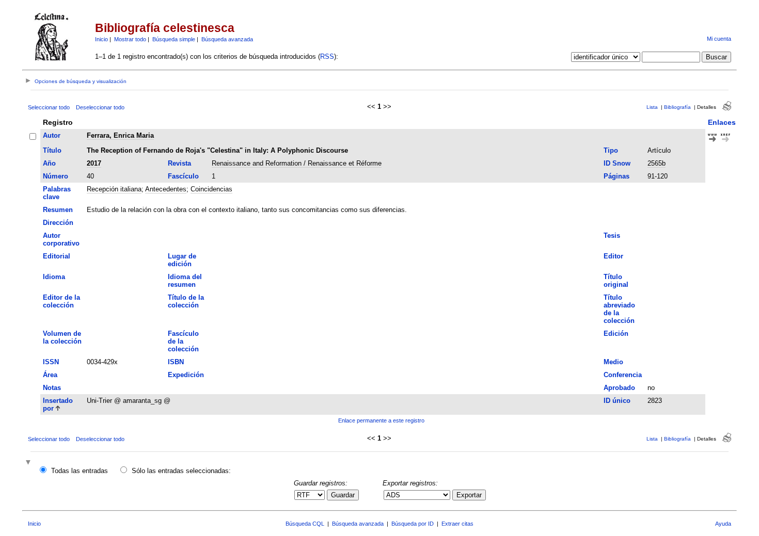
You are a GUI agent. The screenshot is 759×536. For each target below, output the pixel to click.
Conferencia (623, 375)
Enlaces (722, 122)
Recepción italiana (114, 189)
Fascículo (183, 176)
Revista (179, 163)
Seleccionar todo (49, 107)
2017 (94, 163)
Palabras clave (57, 193)
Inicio (101, 39)
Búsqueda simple (173, 39)
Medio (613, 362)
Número (55, 176)
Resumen (58, 210)
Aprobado (619, 388)
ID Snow (617, 163)
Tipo (611, 150)
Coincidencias (211, 189)
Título (52, 150)
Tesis (612, 235)
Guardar (343, 495)
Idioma (54, 277)
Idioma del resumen (185, 280)
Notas (52, 388)
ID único (617, 400)
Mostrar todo (130, 39)
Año (49, 163)
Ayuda (723, 524)
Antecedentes (165, 189)
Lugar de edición (182, 260)
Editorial (56, 256)
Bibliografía (677, 107)
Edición (616, 333)
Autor (51, 135)
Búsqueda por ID (412, 524)
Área (50, 375)
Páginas (616, 176)
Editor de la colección (61, 301)
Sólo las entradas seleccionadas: (181, 471)
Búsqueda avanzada (227, 39)
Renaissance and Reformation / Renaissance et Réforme (297, 163)
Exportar (469, 495)
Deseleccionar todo (100, 107)
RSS (327, 56)
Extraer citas (457, 524)
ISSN (51, 362)
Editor (613, 256)
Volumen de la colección (62, 337)
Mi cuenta (719, 39)
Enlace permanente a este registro (381, 420)
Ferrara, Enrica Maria (120, 135)
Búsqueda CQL (305, 524)
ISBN (176, 362)
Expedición (186, 375)
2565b (656, 163)
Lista (652, 107)
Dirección (58, 222)
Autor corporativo (61, 239)
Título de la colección (186, 301)
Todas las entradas (79, 471)
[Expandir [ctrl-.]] (29, 463)
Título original (616, 280)
